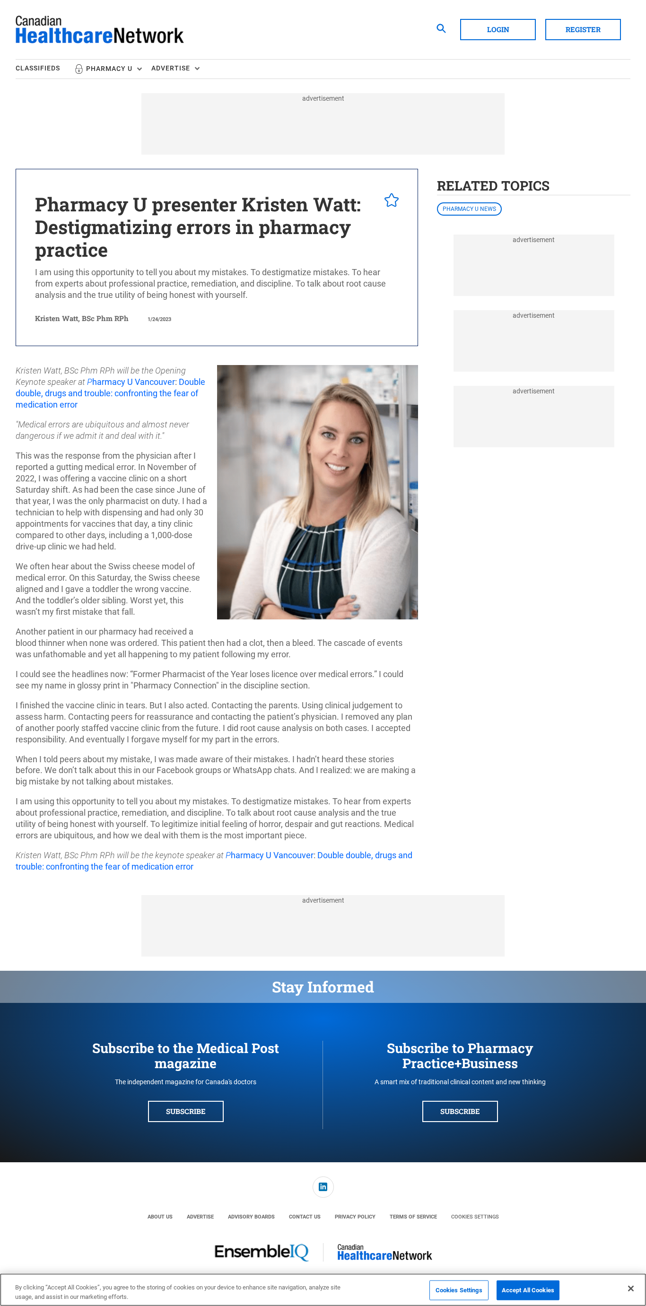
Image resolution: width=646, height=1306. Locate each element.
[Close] (630, 1288)
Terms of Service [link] (413, 1217)
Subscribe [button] (186, 1111)
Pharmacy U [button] (109, 68)
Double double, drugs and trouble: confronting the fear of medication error (110, 393)
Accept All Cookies (528, 1290)
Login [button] (498, 29)
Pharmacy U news (469, 209)
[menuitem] (45, 69)
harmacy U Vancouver (133, 382)
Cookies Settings (475, 1216)
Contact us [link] (305, 1217)
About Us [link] (160, 1217)
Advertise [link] (200, 1217)
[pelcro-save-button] (389, 201)
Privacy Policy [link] (355, 1217)
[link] (323, 1187)
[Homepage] (100, 30)
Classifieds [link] (38, 68)
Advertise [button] (170, 68)
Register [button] (583, 29)
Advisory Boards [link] (251, 1217)
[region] (323, 1289)
